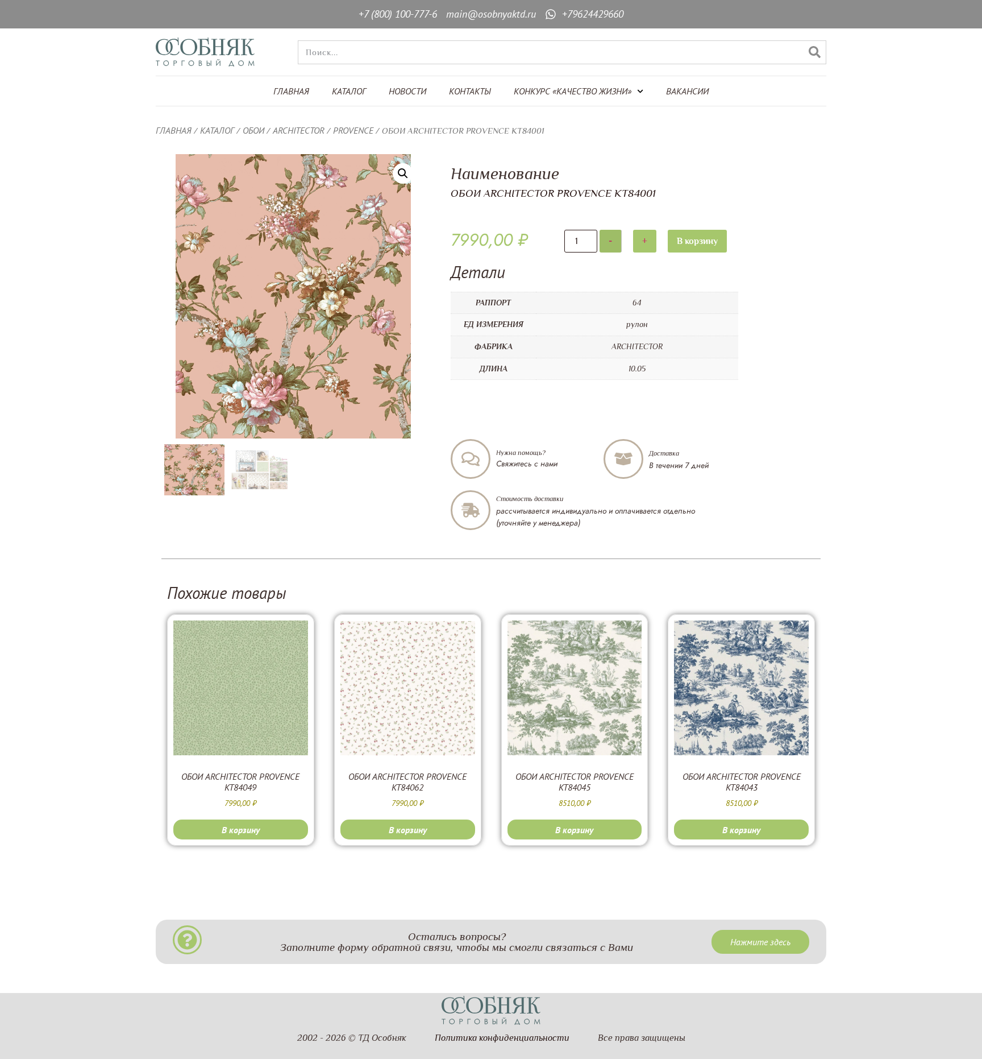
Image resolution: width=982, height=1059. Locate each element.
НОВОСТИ (407, 91)
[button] (403, 173)
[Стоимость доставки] (470, 510)
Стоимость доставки (529, 499)
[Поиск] (814, 52)
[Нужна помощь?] (470, 459)
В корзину (697, 241)
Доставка (664, 453)
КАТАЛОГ (349, 91)
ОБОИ (253, 130)
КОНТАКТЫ (470, 91)
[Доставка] (623, 459)
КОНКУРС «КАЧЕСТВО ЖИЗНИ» (572, 91)
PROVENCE (353, 130)
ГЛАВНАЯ (291, 91)
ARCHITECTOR (298, 130)
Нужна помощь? (521, 453)
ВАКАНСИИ (687, 91)
